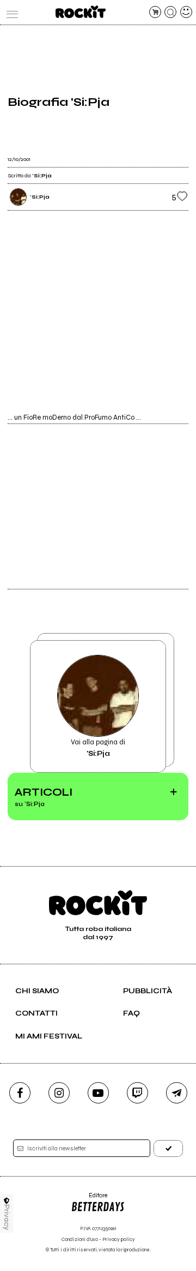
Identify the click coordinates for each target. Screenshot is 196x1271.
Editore (89, 1199)
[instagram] (59, 1092)
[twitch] (137, 1092)
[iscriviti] (168, 1148)
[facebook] (19, 1092)
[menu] (10, 12)
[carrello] (155, 12)
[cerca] (170, 12)
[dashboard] (186, 12)
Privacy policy (118, 1240)
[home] (80, 11)
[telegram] (176, 1092)
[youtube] (98, 1092)
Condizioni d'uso (80, 1240)
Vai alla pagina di (98, 747)
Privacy (6, 1217)
